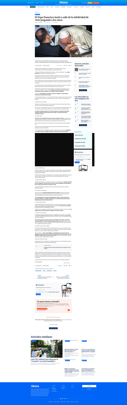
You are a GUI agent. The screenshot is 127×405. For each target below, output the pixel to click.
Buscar (42, 2)
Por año (72, 387)
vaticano (54, 270)
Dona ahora (95, 2)
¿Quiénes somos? (63, 401)
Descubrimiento (69, 6)
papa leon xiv (34, 341)
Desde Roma (37, 12)
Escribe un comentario (53, 328)
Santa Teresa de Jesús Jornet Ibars (67, 4)
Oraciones (32, 6)
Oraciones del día (80, 146)
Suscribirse (89, 386)
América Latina (98, 6)
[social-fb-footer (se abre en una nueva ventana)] (62, 398)
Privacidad (76, 401)
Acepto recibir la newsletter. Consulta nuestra (83, 159)
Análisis (47, 6)
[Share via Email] (69, 65)
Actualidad (82, 6)
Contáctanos (72, 401)
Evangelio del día (80, 142)
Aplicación (63, 388)
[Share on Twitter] (67, 65)
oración (44, 270)
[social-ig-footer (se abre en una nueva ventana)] (66, 398)
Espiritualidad (63, 6)
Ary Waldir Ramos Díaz (47, 22)
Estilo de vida (76, 6)
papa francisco (49, 270)
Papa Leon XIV (88, 6)
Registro (89, 2)
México (93, 6)
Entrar (56, 324)
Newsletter (63, 387)
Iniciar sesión (85, 2)
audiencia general (38, 270)
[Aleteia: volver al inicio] (63, 2)
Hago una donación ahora (41, 308)
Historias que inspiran (41, 6)
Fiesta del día (79, 135)
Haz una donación (56, 401)
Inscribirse (38, 294)
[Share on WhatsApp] (71, 65)
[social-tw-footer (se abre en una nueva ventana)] (64, 398)
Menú (27, 6)
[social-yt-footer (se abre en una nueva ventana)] (60, 398)
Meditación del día (80, 139)
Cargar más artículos (83, 90)
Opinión (52, 6)
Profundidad (57, 6)
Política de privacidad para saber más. (83, 159)
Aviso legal (68, 401)
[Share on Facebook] (64, 65)
